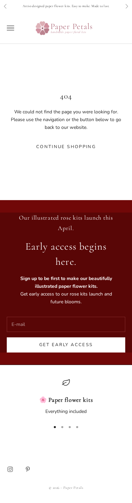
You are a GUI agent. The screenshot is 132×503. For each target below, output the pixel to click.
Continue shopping (66, 147)
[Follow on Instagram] (10, 469)
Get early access (66, 345)
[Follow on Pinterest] (27, 469)
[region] (66, 397)
